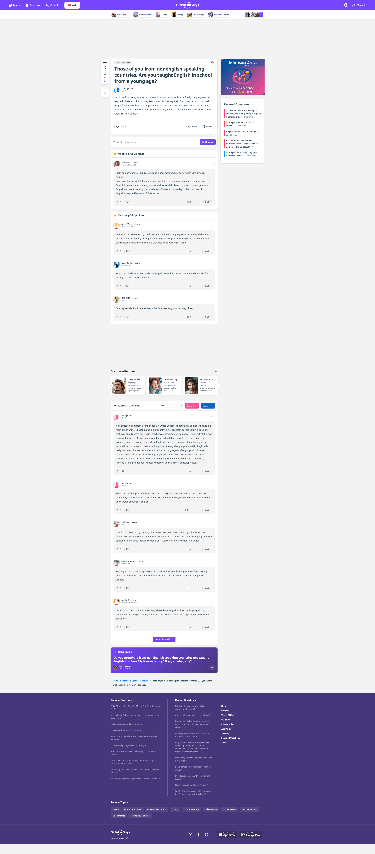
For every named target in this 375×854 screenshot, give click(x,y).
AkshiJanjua (127, 263)
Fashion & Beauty (221, 15)
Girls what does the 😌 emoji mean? (127, 724)
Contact (225, 710)
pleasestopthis (128, 561)
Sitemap (225, 733)
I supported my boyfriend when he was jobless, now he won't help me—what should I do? (192, 724)
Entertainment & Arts (156, 809)
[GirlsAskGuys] (120, 834)
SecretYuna (126, 224)
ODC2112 (125, 298)
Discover (35, 5)
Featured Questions (230, 738)
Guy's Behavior (145, 15)
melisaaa (125, 522)
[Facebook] (198, 835)
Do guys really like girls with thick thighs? (129, 745)
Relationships (198, 15)
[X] (190, 835)
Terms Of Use (227, 715)
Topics (224, 742)
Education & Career (123, 62)
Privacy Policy (227, 724)
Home (115, 681)
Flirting (164, 15)
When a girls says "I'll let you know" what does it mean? (135, 778)
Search (54, 5)
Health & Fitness (249, 809)
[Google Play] (252, 834)
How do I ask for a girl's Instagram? (126, 730)
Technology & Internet (140, 816)
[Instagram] (206, 835)
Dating (180, 15)
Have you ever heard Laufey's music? (191, 785)
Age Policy (226, 729)
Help (223, 706)
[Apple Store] (229, 834)
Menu (16, 5)
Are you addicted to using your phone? (192, 715)
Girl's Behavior (123, 15)
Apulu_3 (125, 600)
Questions (145, 681)
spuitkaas (126, 162)
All (216, 371)
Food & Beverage (191, 809)
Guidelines (226, 720)
